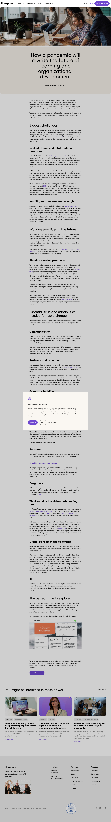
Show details (52, 422)
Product (20, 3)
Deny (43, 422)
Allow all (33, 422)
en (84, 3)
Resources (48, 3)
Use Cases (30, 3)
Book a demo (100, 3)
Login (91, 3)
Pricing (40, 3)
